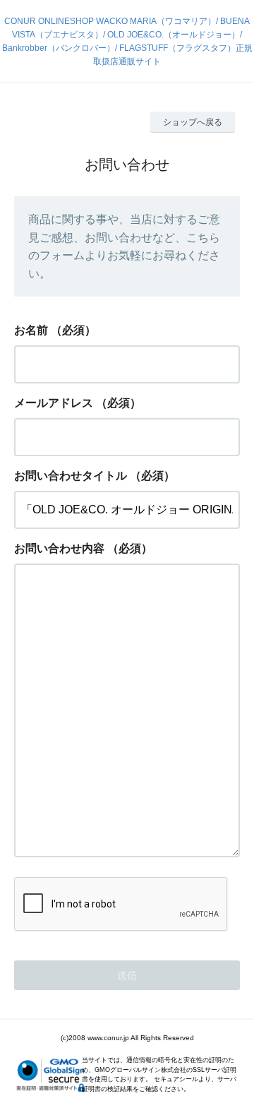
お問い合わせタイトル (70, 476)
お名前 (31, 330)
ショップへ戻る (192, 122)
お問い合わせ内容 (59, 548)
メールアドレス (53, 403)
